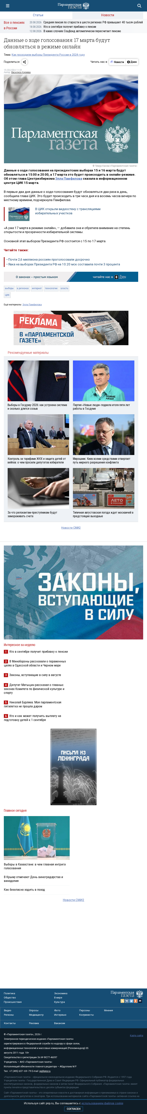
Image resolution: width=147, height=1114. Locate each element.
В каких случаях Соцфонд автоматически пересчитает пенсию (75, 31)
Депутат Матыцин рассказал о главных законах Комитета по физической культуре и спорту (34, 689)
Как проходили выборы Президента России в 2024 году (48, 54)
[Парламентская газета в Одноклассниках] (136, 1001)
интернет (37, 288)
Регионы (9, 1014)
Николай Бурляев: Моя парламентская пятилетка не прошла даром (32, 704)
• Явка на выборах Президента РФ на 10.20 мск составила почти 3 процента (63, 264)
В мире (58, 997)
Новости (107, 15)
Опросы (33, 1010)
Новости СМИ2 (71, 527)
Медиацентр (36, 1014)
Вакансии (59, 1023)
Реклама (34, 1023)
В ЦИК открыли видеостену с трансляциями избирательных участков (67, 211)
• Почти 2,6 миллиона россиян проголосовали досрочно (48, 259)
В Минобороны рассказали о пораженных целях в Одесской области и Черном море (35, 663)
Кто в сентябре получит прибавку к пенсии (63, 27)
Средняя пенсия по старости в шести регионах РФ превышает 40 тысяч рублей (86, 22)
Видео (7, 1010)
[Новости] (117, 62)
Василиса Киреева (21, 72)
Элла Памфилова (68, 178)
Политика (9, 993)
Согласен (73, 1108)
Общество (10, 997)
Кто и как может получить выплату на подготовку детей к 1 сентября (32, 718)
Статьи (38, 15)
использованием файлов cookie (102, 1103)
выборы (9, 288)
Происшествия (13, 1002)
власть (64, 288)
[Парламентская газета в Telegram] (131, 1001)
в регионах (23, 288)
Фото (57, 1010)
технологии (51, 288)
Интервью (60, 1014)
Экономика (60, 993)
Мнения (108, 1010)
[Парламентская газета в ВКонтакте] (127, 1001)
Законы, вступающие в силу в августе (35, 675)
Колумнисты (86, 1014)
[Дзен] (131, 62)
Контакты (10, 1023)
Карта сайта (136, 1035)
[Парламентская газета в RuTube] (140, 1001)
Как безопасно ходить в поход (24, 889)
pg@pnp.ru (45, 1071)
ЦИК (7, 295)
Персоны (84, 1010)
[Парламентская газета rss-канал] (122, 1001)
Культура (59, 1002)
